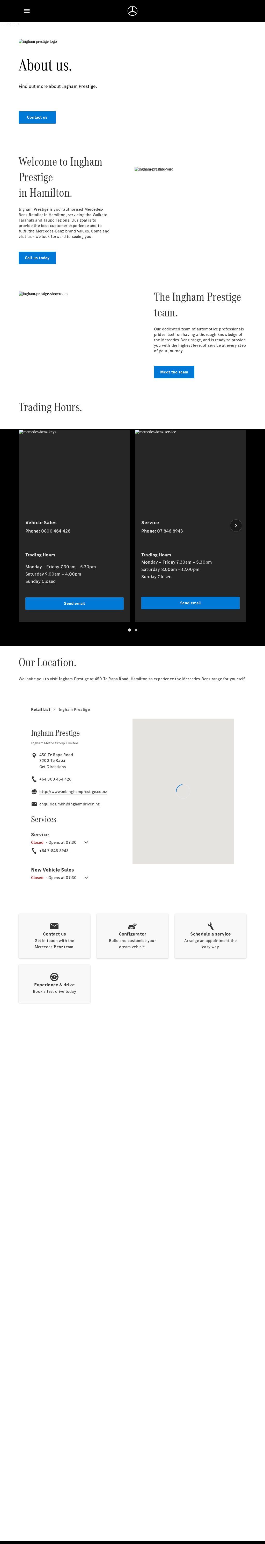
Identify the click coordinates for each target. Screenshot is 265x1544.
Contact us (37, 117)
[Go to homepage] (132, 11)
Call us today (37, 257)
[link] (52, 767)
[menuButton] (27, 11)
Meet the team (174, 372)
